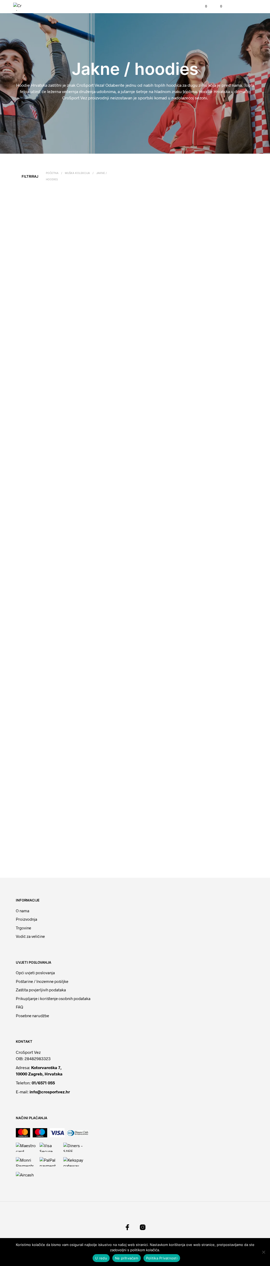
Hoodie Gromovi (214, 462)
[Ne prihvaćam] (263, 1252)
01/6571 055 (43, 1082)
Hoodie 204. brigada (33, 264)
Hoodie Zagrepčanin (95, 660)
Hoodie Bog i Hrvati (94, 560)
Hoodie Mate (28, 363)
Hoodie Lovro (212, 561)
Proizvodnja (26, 919)
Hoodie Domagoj (31, 852)
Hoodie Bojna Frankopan (98, 363)
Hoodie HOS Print (93, 462)
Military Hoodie (152, 660)
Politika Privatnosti (161, 1258)
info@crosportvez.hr (50, 1091)
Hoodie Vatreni (152, 852)
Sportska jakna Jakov (95, 759)
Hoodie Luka (27, 660)
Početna (52, 172)
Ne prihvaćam (126, 1258)
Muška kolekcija (77, 172)
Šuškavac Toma (29, 462)
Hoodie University (154, 561)
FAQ (19, 1007)
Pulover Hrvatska (214, 759)
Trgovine (23, 927)
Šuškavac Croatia (31, 560)
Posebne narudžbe (32, 1015)
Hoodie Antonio (91, 852)
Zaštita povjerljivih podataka (41, 989)
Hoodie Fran (150, 462)
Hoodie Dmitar (213, 263)
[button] (202, 6)
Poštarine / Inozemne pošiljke (42, 981)
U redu (101, 1258)
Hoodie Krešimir (153, 759)
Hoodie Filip (211, 660)
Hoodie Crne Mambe (34, 759)
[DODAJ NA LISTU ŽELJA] (66, 262)
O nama (22, 910)
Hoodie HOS (211, 363)
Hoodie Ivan (150, 363)
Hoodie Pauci (90, 264)
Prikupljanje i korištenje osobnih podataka (53, 998)
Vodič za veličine (30, 936)
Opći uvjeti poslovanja (35, 972)
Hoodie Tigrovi (152, 264)
